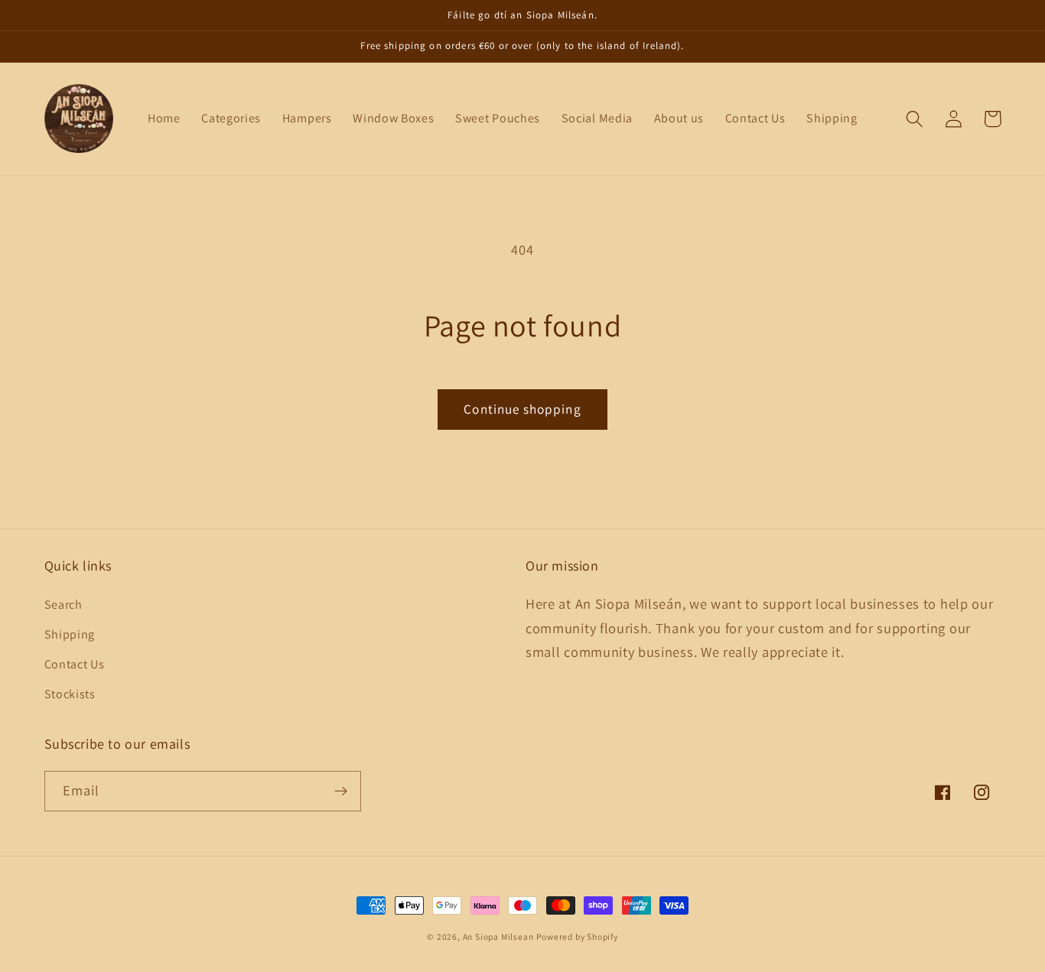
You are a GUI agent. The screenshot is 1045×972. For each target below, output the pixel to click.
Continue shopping (522, 409)
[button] (915, 118)
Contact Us (74, 664)
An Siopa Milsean (498, 936)
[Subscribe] (340, 791)
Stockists (70, 694)
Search (63, 605)
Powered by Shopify (577, 936)
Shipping (70, 634)
